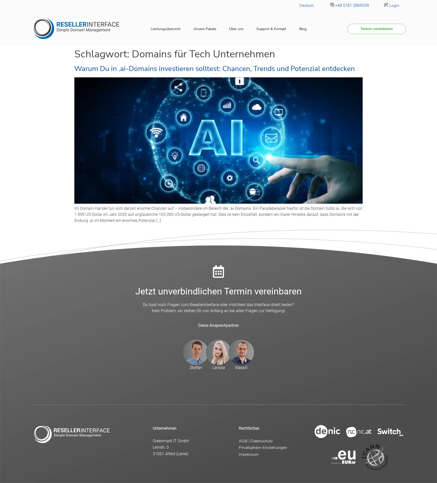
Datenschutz (262, 441)
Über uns (236, 29)
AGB (243, 441)
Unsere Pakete (204, 29)
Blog (303, 29)
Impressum (249, 454)
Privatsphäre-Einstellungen (263, 447)
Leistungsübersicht (166, 29)
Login (393, 5)
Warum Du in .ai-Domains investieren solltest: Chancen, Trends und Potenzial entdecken (214, 69)
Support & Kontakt (271, 29)
